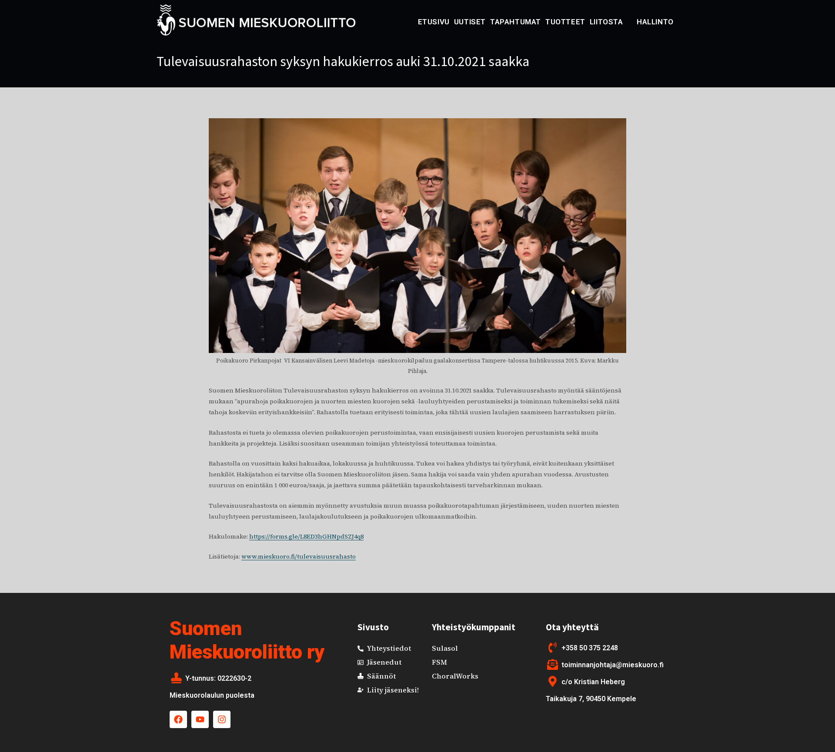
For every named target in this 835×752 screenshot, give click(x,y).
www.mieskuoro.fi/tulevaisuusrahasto (298, 556)
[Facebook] (178, 719)
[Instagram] (221, 719)
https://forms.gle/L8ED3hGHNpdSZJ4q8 (306, 536)
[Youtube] (200, 719)
